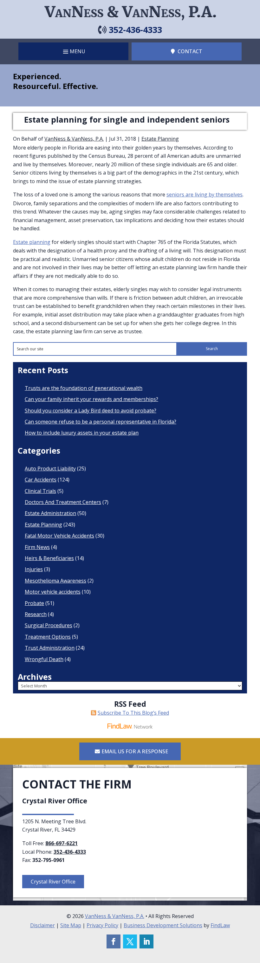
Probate (34, 603)
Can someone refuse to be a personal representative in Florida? (100, 421)
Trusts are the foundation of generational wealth (83, 388)
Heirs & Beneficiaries (49, 558)
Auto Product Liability (50, 468)
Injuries (34, 569)
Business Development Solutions (163, 925)
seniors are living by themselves (204, 194)
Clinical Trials (40, 491)
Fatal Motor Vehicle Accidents (59, 535)
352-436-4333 (135, 29)
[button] (73, 51)
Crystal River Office (53, 881)
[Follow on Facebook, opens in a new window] (113, 941)
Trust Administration (50, 647)
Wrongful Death (44, 659)
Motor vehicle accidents (53, 591)
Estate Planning (160, 138)
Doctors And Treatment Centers (63, 502)
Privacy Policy (102, 925)
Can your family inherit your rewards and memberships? (91, 399)
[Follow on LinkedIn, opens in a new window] (146, 941)
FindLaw (220, 925)
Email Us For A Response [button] (134, 751)
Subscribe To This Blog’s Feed (133, 712)
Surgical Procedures (48, 625)
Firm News (37, 547)
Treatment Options (48, 636)
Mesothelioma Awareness (55, 580)
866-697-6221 (61, 843)
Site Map (70, 925)
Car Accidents (40, 479)
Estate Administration (50, 513)
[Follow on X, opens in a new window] (130, 941)
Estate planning (31, 242)
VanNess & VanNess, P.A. (74, 138)
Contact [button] (190, 51)
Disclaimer (42, 925)
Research (36, 614)
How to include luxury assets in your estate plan (82, 432)
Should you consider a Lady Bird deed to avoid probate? (90, 410)
